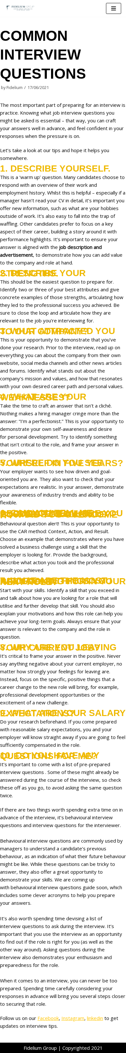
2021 (97, 1048)
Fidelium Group (40, 1048)
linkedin (95, 1018)
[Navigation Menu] (113, 8)
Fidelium (14, 87)
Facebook (48, 1018)
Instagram (72, 1018)
